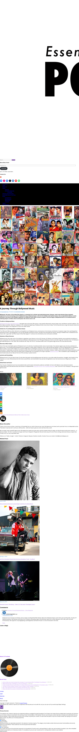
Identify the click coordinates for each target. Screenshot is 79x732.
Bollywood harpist (54, 351)
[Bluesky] (1, 409)
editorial (16, 414)
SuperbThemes (23, 703)
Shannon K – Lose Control (31, 386)
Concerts (7, 201)
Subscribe (3, 168)
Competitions (8, 197)
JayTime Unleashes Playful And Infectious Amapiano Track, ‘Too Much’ (17, 559)
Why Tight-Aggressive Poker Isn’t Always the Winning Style (16, 687)
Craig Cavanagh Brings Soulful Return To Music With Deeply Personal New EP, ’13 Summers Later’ (25, 685)
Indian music (24, 414)
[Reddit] (1, 402)
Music (3, 196)
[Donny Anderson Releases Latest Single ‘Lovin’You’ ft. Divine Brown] (20, 499)
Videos (4, 203)
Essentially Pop (4, 311)
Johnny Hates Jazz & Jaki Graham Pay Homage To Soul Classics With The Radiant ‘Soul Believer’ (24, 682)
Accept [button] (57, 704)
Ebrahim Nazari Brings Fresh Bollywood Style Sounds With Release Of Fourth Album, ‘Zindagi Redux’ (64, 386)
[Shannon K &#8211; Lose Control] (39, 379)
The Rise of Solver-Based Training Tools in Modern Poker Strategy (18, 686)
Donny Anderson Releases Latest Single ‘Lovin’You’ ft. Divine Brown (16, 504)
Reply (3, 623)
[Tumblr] (1, 398)
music (28, 414)
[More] (1, 413)
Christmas (9, 192)
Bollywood (11, 414)
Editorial (7, 189)
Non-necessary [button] (3, 726)
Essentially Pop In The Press (9, 195)
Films (5, 414)
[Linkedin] (1, 400)
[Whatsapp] (1, 404)
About (1, 698)
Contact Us (5, 184)
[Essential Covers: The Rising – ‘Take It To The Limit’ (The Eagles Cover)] (20, 600)
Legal (3, 185)
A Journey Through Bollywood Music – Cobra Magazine (20, 610)
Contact (2, 691)
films (20, 414)
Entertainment (5, 204)
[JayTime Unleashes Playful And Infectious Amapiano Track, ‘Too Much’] (20, 555)
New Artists (7, 200)
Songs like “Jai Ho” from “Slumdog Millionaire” (44, 366)
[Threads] (1, 411)
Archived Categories (9, 191)
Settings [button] (64, 704)
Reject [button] (60, 704)
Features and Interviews (8, 193)
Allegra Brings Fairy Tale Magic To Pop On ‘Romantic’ (14, 683)
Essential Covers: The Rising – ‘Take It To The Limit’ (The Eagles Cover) (17, 604)
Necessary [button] (2, 719)
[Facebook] (1, 393)
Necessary (3, 720)
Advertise (2, 696)
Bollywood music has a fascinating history (9, 323)
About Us (4, 186)
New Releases (8, 199)
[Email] (1, 406)
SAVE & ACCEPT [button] (3, 731)
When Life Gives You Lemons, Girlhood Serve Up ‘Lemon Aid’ (16, 689)
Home (3, 188)
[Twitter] (1, 396)
